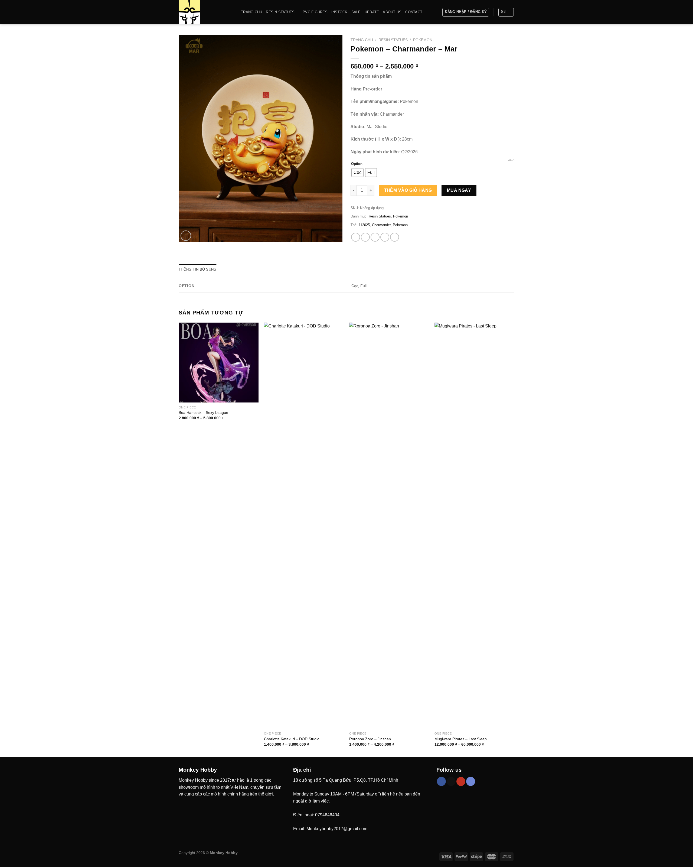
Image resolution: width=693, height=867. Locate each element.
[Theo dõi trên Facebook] (441, 781)
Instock (339, 12)
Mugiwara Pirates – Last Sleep (460, 739)
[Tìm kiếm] (436, 12)
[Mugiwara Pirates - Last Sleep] (474, 526)
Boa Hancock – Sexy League (203, 412)
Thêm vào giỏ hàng (408, 190)
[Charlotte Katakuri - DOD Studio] (304, 526)
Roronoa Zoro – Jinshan (370, 739)
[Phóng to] (186, 235)
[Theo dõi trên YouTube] (460, 781)
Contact (413, 12)
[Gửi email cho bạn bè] (375, 237)
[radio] (357, 172)
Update (372, 12)
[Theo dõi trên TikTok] (451, 781)
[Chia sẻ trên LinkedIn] (394, 237)
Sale (356, 12)
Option (356, 164)
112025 (364, 225)
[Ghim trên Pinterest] (384, 237)
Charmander (381, 225)
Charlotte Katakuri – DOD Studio (291, 739)
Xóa (511, 159)
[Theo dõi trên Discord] (470, 781)
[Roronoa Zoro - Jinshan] (389, 526)
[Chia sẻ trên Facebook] (355, 237)
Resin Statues (280, 12)
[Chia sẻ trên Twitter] (365, 237)
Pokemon (422, 40)
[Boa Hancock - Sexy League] (219, 362)
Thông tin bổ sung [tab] (197, 269)
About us (392, 12)
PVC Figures (315, 12)
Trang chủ (251, 12)
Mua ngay (459, 190)
